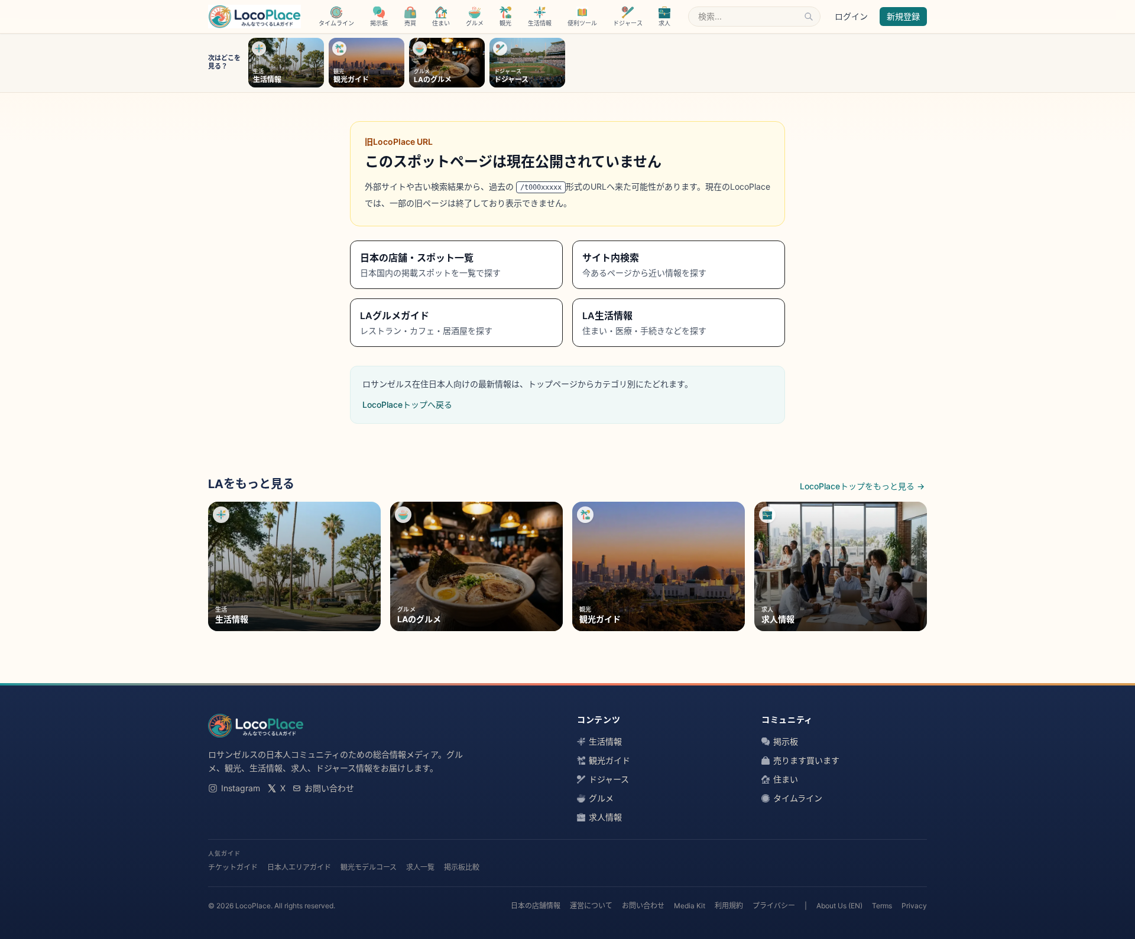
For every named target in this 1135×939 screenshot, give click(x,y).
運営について (591, 905)
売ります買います (806, 760)
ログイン (851, 16)
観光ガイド (609, 760)
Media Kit (689, 905)
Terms (882, 905)
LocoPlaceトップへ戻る (407, 404)
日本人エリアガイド (299, 867)
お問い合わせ (329, 788)
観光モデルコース (368, 867)
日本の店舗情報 (535, 905)
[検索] (808, 16)
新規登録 (903, 16)
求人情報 (605, 817)
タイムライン (797, 798)
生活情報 (605, 741)
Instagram (240, 788)
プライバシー (774, 905)
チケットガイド (233, 867)
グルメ (601, 798)
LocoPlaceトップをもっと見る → (862, 486)
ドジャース (609, 779)
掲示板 (785, 741)
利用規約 (729, 905)
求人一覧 (420, 867)
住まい (785, 779)
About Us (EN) (839, 905)
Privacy (914, 905)
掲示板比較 (461, 867)
